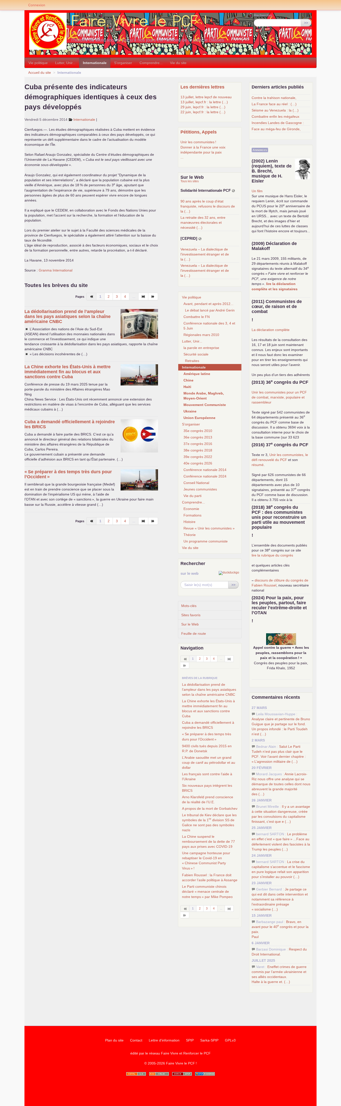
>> (306, 23)
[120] (143, 296)
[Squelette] (182, 1074)
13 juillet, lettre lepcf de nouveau (206, 97)
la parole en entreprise (201, 348)
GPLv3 (230, 1040)
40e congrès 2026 (197, 463)
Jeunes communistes (200, 489)
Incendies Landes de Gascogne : (278, 123)
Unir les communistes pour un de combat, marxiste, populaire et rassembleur (279, 397)
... (181, 157)
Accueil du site (39, 72)
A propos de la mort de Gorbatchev (209, 808)
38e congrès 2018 (197, 450)
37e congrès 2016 (197, 444)
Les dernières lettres (202, 87)
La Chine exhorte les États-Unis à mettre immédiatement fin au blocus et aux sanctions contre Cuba (67, 371)
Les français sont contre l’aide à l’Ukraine (207, 776)
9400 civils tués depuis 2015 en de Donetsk (207, 748)
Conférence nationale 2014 (204, 470)
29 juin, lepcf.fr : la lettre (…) (202, 107)
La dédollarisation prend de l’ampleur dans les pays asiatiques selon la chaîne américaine (67, 316)
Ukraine (189, 411)
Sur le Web (190, 624)
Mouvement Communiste (204, 405)
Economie (191, 509)
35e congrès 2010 (197, 431)
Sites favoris (190, 615)
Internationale (95, 63)
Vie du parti (192, 496)
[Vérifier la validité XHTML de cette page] (136, 1074)
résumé (258, 465)
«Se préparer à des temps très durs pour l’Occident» (206, 736)
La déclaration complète (271, 330)
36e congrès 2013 (197, 437)
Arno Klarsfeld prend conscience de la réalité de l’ (207, 799)
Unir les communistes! (198, 142)
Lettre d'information (164, 1040)
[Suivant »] (153, 296)
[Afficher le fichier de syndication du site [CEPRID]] (200, 238)
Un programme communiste (205, 541)
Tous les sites (189, 181)
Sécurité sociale (195, 354)
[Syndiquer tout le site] (159, 1074)
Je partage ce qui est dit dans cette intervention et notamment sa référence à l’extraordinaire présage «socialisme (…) (280, 899)
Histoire (189, 522)
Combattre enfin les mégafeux (275, 116)
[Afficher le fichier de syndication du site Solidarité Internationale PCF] (233, 190)
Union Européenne (199, 418)
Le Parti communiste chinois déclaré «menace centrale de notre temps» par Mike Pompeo (207, 891)
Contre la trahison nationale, (274, 98)
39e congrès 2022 (197, 457)
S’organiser (123, 63)
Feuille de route (193, 634)
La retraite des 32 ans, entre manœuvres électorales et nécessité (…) (202, 223)
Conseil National (196, 483)
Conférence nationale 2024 (204, 476)
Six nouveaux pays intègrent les (207, 788)
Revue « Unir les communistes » (209, 528)
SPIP (190, 1040)
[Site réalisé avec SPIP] (205, 1074)
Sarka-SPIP (209, 1040)
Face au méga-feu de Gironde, (276, 129)
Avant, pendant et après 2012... (208, 304)
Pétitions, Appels (198, 132)
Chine (188, 380)
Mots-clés (188, 606)
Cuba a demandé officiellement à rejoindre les (208, 725)
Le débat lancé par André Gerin (210, 310)
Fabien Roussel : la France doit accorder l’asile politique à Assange (209, 877)
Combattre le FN (196, 317)
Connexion (36, 5)
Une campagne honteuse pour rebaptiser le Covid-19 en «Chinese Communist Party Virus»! (206, 860)
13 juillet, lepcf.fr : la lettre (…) (204, 102)
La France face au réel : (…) (274, 104)
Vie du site (178, 63)
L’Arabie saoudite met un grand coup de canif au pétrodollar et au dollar (208, 763)
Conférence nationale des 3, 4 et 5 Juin (209, 325)
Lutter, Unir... (65, 63)
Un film (257, 191)
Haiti (187, 387)
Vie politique (38, 63)
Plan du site (114, 1040)
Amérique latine (196, 374)
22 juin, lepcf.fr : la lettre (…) (202, 112)
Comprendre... (151, 63)
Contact (136, 1040)
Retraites (192, 361)
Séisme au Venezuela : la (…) (275, 110)
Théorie (189, 535)
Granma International (55, 270)
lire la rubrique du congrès (272, 555)
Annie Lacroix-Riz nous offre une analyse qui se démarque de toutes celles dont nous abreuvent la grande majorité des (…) (281, 784)
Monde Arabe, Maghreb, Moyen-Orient (203, 395)
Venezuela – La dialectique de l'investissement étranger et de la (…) (204, 254)
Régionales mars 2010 (201, 335)
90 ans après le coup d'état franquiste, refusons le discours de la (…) (207, 206)
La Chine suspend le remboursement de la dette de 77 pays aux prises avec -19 (208, 841)
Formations (192, 515)
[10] (229, 659)
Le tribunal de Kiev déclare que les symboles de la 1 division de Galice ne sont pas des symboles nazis (209, 822)
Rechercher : (264, 15)
